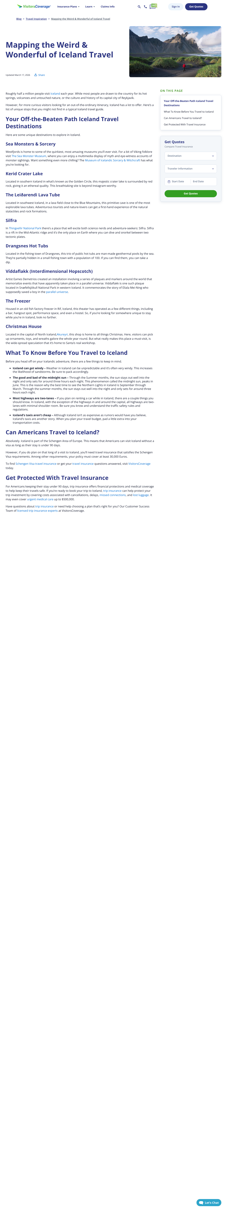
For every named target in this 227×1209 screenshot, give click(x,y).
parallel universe (57, 292)
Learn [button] (88, 6)
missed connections (113, 495)
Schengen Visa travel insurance (36, 464)
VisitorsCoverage (139, 464)
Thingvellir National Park (25, 228)
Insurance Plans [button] (67, 6)
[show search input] (139, 6)
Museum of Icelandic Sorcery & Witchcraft (112, 160)
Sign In (176, 6)
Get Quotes (196, 6)
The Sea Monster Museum (29, 156)
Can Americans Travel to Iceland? (183, 118)
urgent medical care (40, 499)
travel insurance (82, 464)
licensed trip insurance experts (37, 511)
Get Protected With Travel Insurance (185, 124)
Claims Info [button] (108, 6)
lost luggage (141, 495)
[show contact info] (145, 7)
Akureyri (62, 334)
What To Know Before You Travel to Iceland (189, 111)
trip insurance (112, 491)
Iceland (55, 94)
